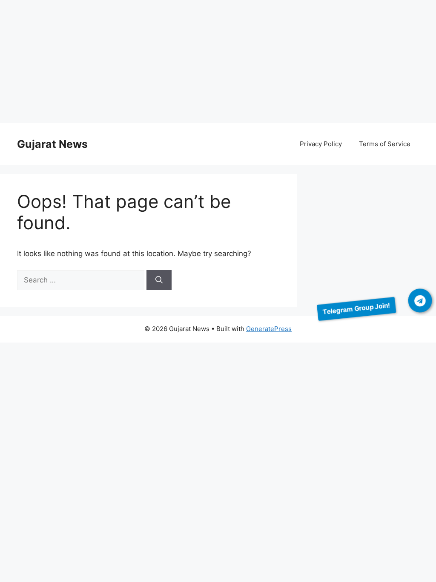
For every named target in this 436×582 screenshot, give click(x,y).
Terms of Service (384, 144)
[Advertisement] (218, 63)
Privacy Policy (321, 144)
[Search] (159, 280)
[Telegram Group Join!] (420, 301)
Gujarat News (52, 144)
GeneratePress (269, 329)
